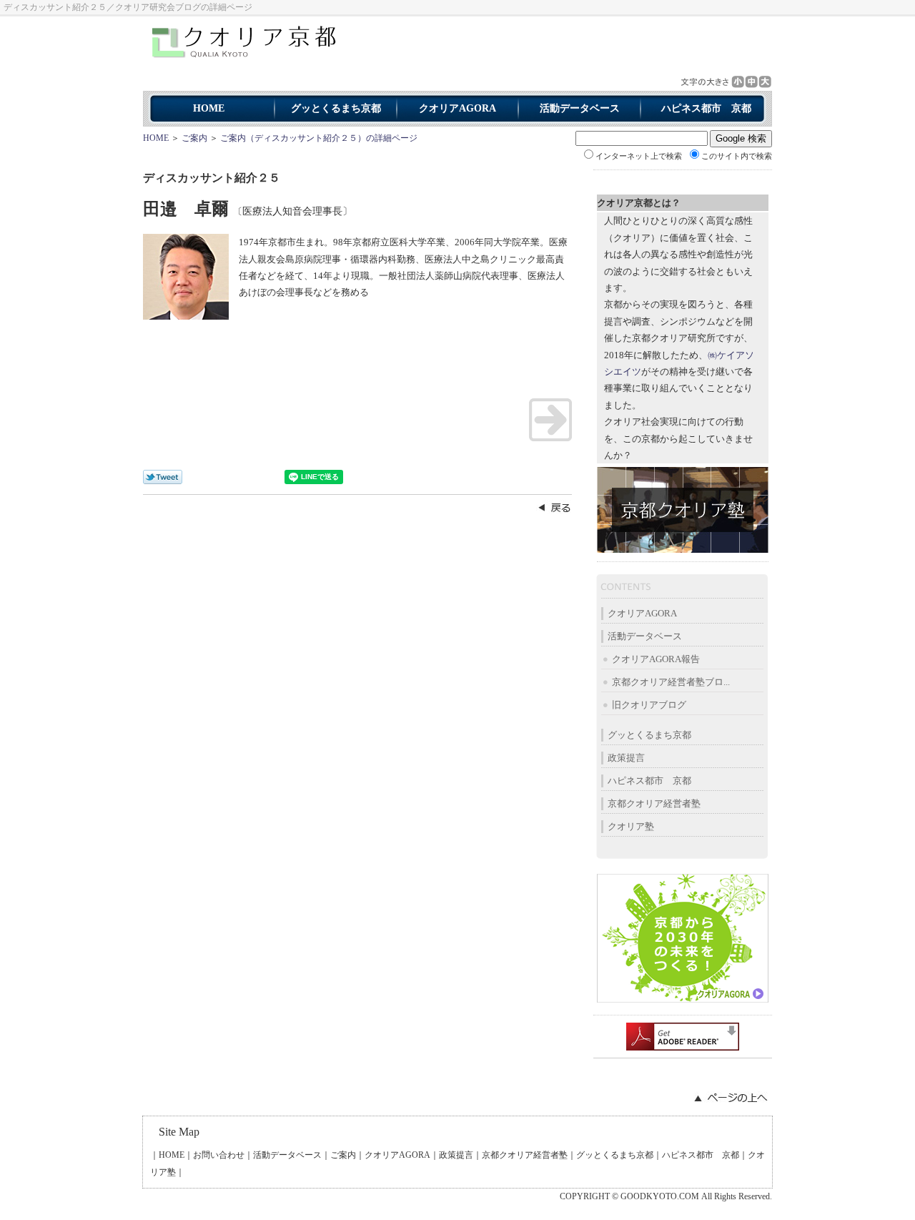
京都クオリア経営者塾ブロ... (671, 682)
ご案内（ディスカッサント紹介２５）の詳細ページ (318, 138)
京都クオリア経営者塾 (654, 803)
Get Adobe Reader (682, 1037)
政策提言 (626, 757)
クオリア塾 (631, 826)
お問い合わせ (218, 1155)
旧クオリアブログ (649, 704)
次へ (550, 419)
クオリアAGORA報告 (656, 659)
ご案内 (194, 138)
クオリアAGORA (457, 108)
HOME (208, 108)
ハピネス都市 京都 (706, 108)
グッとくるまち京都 (336, 108)
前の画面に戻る (554, 507)
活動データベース (580, 108)
